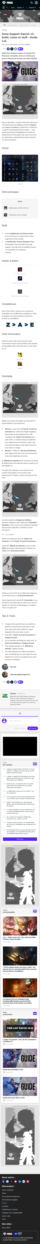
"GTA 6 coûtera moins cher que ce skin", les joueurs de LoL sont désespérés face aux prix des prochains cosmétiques (20, 969)
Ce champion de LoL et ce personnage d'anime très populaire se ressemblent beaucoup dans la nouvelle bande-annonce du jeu (21, 831)
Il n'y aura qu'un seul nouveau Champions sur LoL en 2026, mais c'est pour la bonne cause (21, 797)
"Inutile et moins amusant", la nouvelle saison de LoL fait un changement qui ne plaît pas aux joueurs (21, 824)
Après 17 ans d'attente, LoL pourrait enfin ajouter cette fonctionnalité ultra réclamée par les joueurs (21, 804)
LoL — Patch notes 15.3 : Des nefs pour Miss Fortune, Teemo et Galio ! (19, 938)
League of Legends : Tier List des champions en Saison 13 (19, 1040)
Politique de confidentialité (12, 1213)
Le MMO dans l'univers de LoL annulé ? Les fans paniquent (20, 792)
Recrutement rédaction (11, 1196)
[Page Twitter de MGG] (11, 1181)
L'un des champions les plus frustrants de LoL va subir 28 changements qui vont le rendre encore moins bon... (21, 811)
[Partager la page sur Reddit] (15, 48)
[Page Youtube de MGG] (15, 1181)
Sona (5, 30)
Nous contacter (8, 1190)
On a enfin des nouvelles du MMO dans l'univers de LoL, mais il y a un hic (19, 818)
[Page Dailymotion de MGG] (19, 1181)
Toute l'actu (20, 839)
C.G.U (4, 1203)
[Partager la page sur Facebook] (8, 48)
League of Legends (24, 25)
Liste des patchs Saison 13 (20, 674)
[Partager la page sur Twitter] (11, 48)
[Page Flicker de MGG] (23, 1181)
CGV (4, 1219)
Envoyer (33, 728)
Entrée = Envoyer (20, 728)
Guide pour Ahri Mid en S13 (13, 1069)
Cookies (5, 1206)
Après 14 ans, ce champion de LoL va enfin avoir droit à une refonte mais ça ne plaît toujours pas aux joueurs (20, 785)
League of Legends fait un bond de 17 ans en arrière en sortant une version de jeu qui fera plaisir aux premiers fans (21, 770)
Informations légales (10, 1200)
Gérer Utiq (6, 1216)
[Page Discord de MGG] (7, 1181)
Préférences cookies (10, 1209)
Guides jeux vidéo (12, 25)
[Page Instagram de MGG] (27, 1181)
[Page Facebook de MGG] (3, 1181)
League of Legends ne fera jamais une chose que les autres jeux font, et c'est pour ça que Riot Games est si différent (21, 778)
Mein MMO (6, 1228)
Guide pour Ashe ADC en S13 (14, 1098)
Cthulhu (27, 44)
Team (4, 1193)
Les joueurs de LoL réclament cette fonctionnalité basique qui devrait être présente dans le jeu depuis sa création (17, 1001)
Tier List (13, 667)
